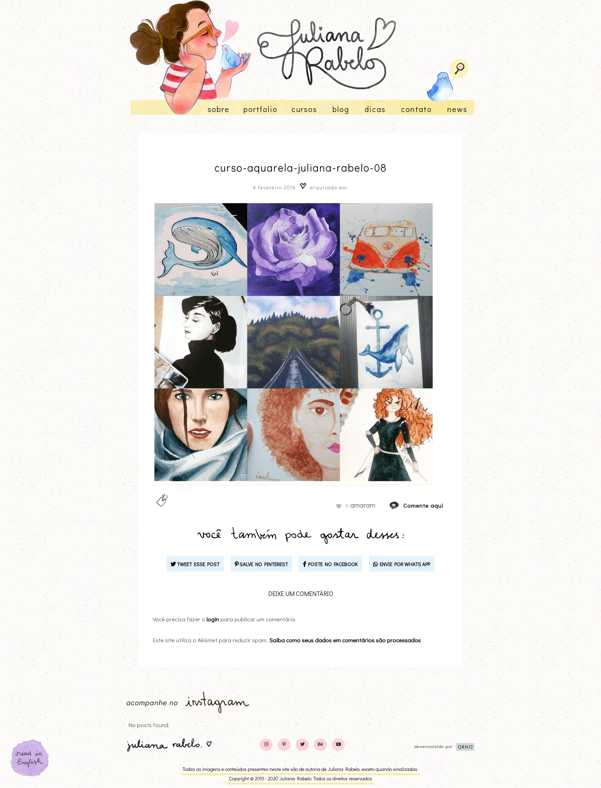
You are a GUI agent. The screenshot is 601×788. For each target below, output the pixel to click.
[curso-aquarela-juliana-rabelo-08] (400, 505)
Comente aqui (423, 505)
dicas (375, 109)
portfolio (260, 109)
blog (340, 109)
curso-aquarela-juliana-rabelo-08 (301, 167)
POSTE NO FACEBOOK (332, 563)
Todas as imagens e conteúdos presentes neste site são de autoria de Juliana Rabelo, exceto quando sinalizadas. (300, 769)
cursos (304, 109)
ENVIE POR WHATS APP (404, 563)
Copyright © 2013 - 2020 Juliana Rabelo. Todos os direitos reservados (300, 778)
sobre (219, 109)
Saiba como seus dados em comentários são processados (345, 640)
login (213, 619)
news (457, 109)
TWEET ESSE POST (197, 563)
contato (416, 109)
